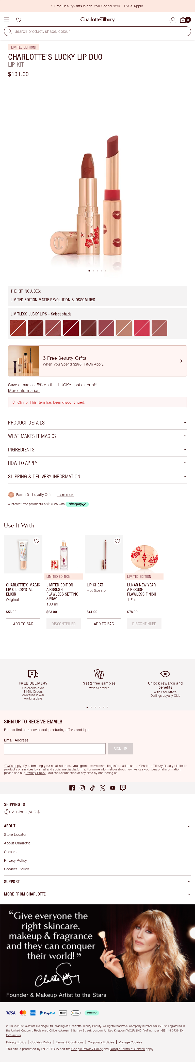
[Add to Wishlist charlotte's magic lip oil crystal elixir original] (36, 541)
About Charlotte (17, 843)
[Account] (173, 19)
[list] (97, 180)
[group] (21, 584)
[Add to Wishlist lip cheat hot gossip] (117, 541)
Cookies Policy (16, 869)
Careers (10, 851)
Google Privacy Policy (87, 1049)
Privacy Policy (36, 773)
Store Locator (15, 834)
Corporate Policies (101, 1042)
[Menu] (6, 20)
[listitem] (97, 180)
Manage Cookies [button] (130, 1042)
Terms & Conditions (70, 1042)
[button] (10, 31)
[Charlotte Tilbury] (97, 19)
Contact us (13, 1035)
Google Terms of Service (127, 1049)
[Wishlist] (18, 20)
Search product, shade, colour (42, 31)
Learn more (65, 494)
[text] (64, 623)
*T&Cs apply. (13, 766)
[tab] (89, 270)
